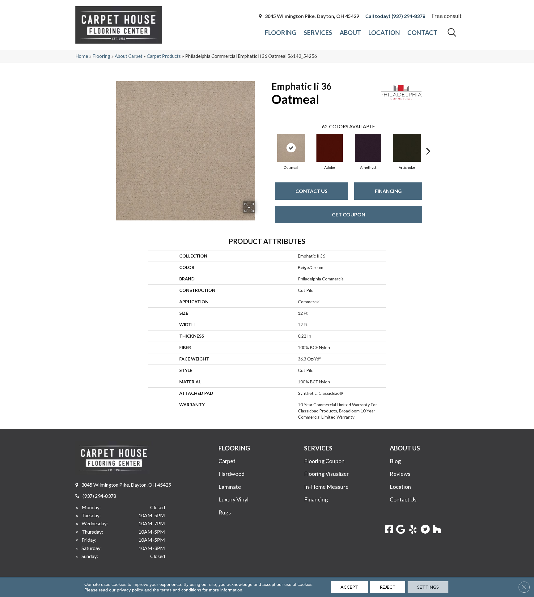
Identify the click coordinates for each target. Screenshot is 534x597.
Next (428, 142)
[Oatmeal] (291, 147)
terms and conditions (180, 589)
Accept (349, 587)
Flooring (101, 56)
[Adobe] (329, 147)
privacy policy (130, 589)
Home (81, 56)
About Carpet (128, 56)
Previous (268, 142)
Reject (388, 587)
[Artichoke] (407, 147)
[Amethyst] (368, 147)
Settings (428, 587)
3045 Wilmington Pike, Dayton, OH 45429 (312, 16)
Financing (388, 191)
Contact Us (311, 191)
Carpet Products (164, 56)
